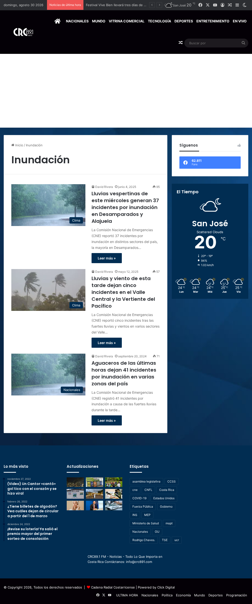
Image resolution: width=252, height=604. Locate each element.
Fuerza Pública (142, 506)
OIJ (157, 531)
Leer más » (107, 258)
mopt (169, 523)
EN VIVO (240, 21)
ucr (176, 540)
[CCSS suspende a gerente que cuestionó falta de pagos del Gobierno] (94, 505)
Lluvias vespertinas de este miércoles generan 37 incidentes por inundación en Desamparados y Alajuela (125, 207)
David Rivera (104, 187)
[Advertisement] (126, 90)
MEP (147, 515)
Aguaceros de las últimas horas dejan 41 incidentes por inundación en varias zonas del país (124, 373)
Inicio (18, 145)
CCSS (171, 481)
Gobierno (166, 506)
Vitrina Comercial (126, 21)
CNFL (148, 490)
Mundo (98, 21)
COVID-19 (139, 498)
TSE (165, 540)
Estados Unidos (163, 498)
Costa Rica (166, 490)
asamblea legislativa (146, 481)
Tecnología (159, 21)
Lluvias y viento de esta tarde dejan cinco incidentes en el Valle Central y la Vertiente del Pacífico (123, 292)
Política (167, 595)
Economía (183, 595)
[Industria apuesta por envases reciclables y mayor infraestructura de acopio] (94, 482)
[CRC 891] (20, 32)
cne (135, 490)
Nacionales (77, 21)
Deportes (183, 21)
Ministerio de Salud (145, 523)
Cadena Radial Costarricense (113, 587)
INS (134, 515)
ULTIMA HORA (127, 595)
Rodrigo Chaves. (143, 540)
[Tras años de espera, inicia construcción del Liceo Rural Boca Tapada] (75, 493)
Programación (236, 595)
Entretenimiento (212, 21)
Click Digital (166, 587)
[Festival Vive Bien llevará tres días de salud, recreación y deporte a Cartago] (113, 482)
